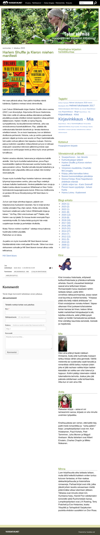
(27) (66, 231)
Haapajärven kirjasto (67, 146)
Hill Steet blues (10, 256)
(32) (66, 223)
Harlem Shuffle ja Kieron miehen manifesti (28, 53)
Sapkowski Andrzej (64, 126)
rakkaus (88, 129)
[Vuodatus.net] (12, 532)
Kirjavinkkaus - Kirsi (68, 114)
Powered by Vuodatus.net (87, 532)
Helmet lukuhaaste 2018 (78, 103)
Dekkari (60, 102)
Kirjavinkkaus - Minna (64, 123)
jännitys (73, 129)
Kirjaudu (69, 3)
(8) (65, 212)
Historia (76, 109)
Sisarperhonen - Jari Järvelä (75, 157)
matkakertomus (81, 129)
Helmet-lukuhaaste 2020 (66, 109)
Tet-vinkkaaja (84, 126)
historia (90, 126)
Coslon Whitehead (38, 271)
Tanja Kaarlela (75, 126)
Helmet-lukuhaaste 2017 (82, 105)
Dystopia (65, 102)
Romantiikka (87, 123)
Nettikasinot (36, 3)
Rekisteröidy (60, 3)
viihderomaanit (62, 132)
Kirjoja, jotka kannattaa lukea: (75, 173)
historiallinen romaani (64, 129)
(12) (66, 215)
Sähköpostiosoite (17, 317)
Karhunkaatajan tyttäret (72, 160)
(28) (66, 226)
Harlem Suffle (12, 275)
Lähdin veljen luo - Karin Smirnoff (77, 184)
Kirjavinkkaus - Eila (84, 112)
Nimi (7, 309)
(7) (65, 234)
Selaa (49, 3)
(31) (66, 228)
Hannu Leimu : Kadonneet (74, 192)
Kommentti (8, 333)
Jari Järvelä (83, 109)
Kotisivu (24, 325)
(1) (65, 204)
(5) (65, 239)
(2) (65, 207)
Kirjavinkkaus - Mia (21, 271)
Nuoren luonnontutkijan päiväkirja (77, 176)
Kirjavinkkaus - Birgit (70, 112)
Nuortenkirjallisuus (77, 123)
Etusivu (28, 3)
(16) (66, 220)
